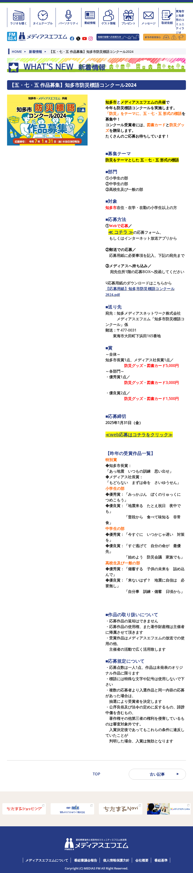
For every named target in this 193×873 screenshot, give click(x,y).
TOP (96, 774)
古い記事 (157, 774)
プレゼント (128, 23)
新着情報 (35, 51)
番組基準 (161, 860)
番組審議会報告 (85, 860)
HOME (17, 51)
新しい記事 (35, 774)
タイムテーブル (43, 23)
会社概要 (142, 860)
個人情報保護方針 (116, 860)
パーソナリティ (68, 23)
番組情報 (90, 23)
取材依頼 (167, 23)
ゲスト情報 (108, 23)
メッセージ (148, 23)
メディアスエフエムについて (46, 860)
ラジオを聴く (18, 23)
